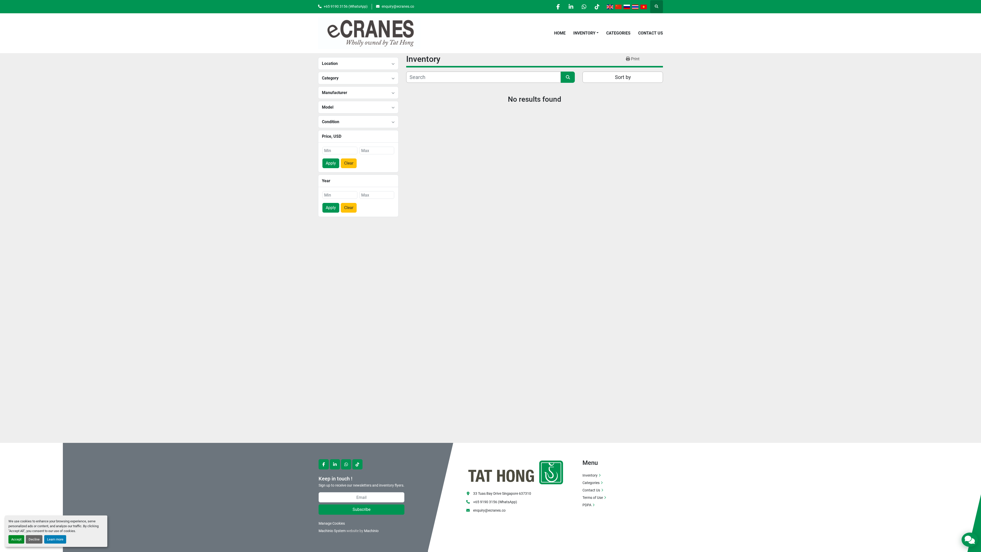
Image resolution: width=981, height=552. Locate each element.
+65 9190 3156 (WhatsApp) (346, 6)
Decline (34, 539)
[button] (586, 33)
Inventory (584, 33)
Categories (618, 33)
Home (560, 33)
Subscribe (361, 509)
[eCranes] (516, 472)
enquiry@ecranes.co (398, 6)
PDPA (586, 505)
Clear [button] (348, 163)
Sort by (623, 77)
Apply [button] (331, 163)
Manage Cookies (332, 523)
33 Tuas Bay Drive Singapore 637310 (502, 493)
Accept (16, 539)
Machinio (371, 531)
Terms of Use (592, 498)
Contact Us (650, 33)
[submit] (568, 77)
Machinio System (332, 531)
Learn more (55, 539)
